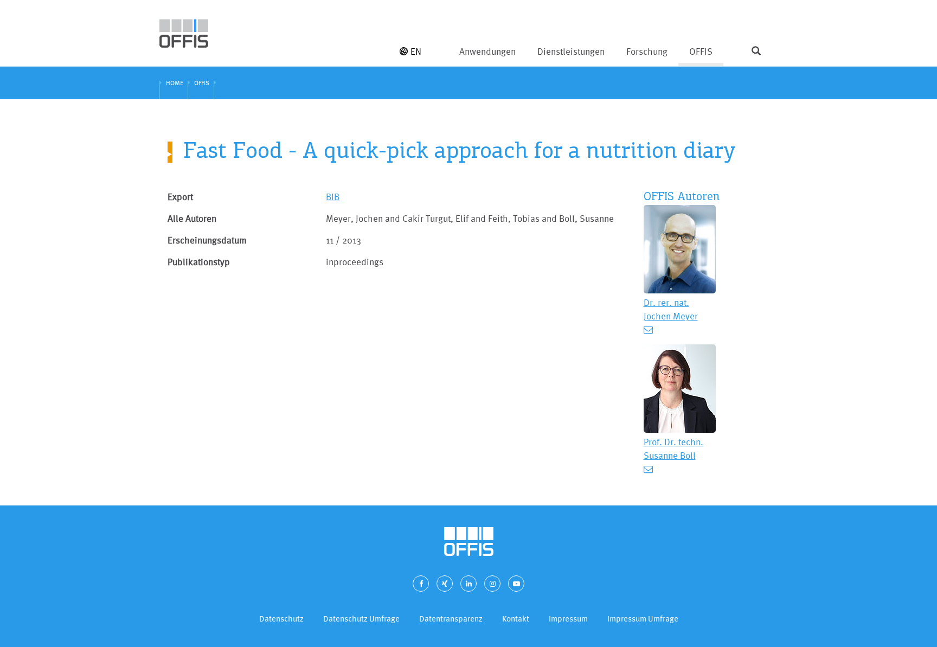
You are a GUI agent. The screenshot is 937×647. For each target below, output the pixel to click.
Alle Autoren (192, 218)
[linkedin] (468, 583)
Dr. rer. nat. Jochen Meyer (671, 309)
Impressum (568, 618)
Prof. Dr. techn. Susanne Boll (673, 448)
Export (180, 196)
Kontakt (515, 618)
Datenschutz (281, 618)
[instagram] (492, 583)
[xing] (445, 583)
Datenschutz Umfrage (361, 618)
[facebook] (421, 583)
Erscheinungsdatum (207, 240)
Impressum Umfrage (642, 618)
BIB (332, 196)
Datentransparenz (451, 618)
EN (415, 51)
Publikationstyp (199, 262)
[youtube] (516, 583)
